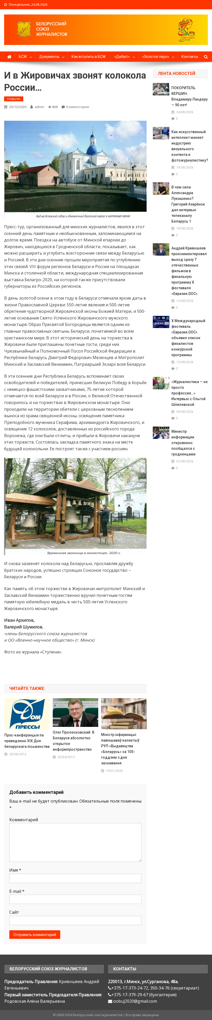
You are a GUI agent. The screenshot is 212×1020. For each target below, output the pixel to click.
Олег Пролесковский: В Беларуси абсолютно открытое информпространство (73, 740)
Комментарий (23, 820)
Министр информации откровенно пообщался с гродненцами (183, 442)
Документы (49, 57)
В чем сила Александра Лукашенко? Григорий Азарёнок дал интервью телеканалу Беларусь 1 (188, 204)
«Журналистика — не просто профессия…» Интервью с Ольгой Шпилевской (189, 393)
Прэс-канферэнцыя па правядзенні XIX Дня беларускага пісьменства (27, 741)
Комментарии (77, 106)
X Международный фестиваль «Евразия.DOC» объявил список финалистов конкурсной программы (188, 338)
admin (39, 107)
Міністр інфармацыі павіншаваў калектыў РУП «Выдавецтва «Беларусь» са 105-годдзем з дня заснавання (120, 749)
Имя (15, 870)
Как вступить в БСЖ (89, 57)
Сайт (14, 912)
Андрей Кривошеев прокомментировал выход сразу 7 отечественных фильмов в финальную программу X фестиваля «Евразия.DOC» (189, 271)
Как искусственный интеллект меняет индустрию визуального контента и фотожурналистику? (189, 146)
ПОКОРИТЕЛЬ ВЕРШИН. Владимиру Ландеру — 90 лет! (189, 96)
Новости (13, 99)
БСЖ (23, 57)
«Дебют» (122, 57)
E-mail (17, 891)
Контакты (189, 57)
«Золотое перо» (155, 57)
